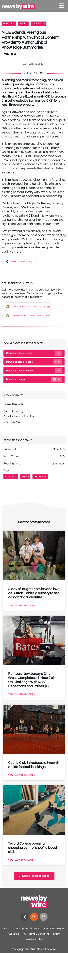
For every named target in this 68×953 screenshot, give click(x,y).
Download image (33, 379)
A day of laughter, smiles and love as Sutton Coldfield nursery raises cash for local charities (33, 593)
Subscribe (13, 934)
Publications (32, 928)
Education (8, 23)
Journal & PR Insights (53, 928)
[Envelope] (44, 917)
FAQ (24, 934)
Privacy (56, 934)
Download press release (33, 353)
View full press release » (21, 605)
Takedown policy (34, 939)
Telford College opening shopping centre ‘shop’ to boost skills (32, 848)
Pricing (20, 928)
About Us (9, 928)
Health (23, 23)
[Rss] (34, 917)
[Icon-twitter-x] (24, 917)
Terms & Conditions (39, 934)
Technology (38, 23)
